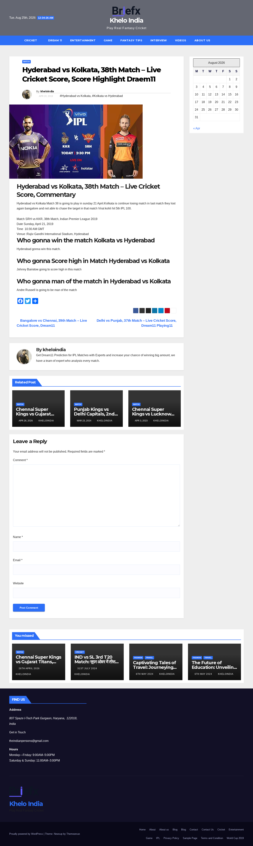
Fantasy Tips (131, 40)
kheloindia (47, 91)
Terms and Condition (212, 838)
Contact (194, 829)
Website (18, 583)
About (152, 829)
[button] (243, 40)
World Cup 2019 (235, 838)
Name (18, 537)
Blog (175, 829)
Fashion (138, 658)
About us (202, 40)
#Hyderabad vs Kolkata (75, 95)
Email (17, 560)
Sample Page (190, 838)
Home (142, 829)
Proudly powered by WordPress (26, 833)
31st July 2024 (87, 668)
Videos (180, 40)
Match (26, 62)
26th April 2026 (29, 668)
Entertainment (83, 40)
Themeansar (73, 833)
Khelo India (126, 20)
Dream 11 (55, 40)
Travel (149, 658)
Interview (158, 40)
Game (108, 40)
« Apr (196, 128)
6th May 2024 (145, 674)
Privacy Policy (171, 838)
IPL (158, 838)
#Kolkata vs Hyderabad (107, 95)
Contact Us (208, 829)
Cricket (31, 40)
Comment (20, 460)
